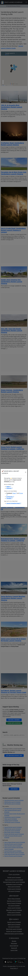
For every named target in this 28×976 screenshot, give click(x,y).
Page (14, 493)
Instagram (9, 496)
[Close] (26, 472)
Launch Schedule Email (13, 503)
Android (8, 488)
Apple (8, 486)
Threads (8, 498)
